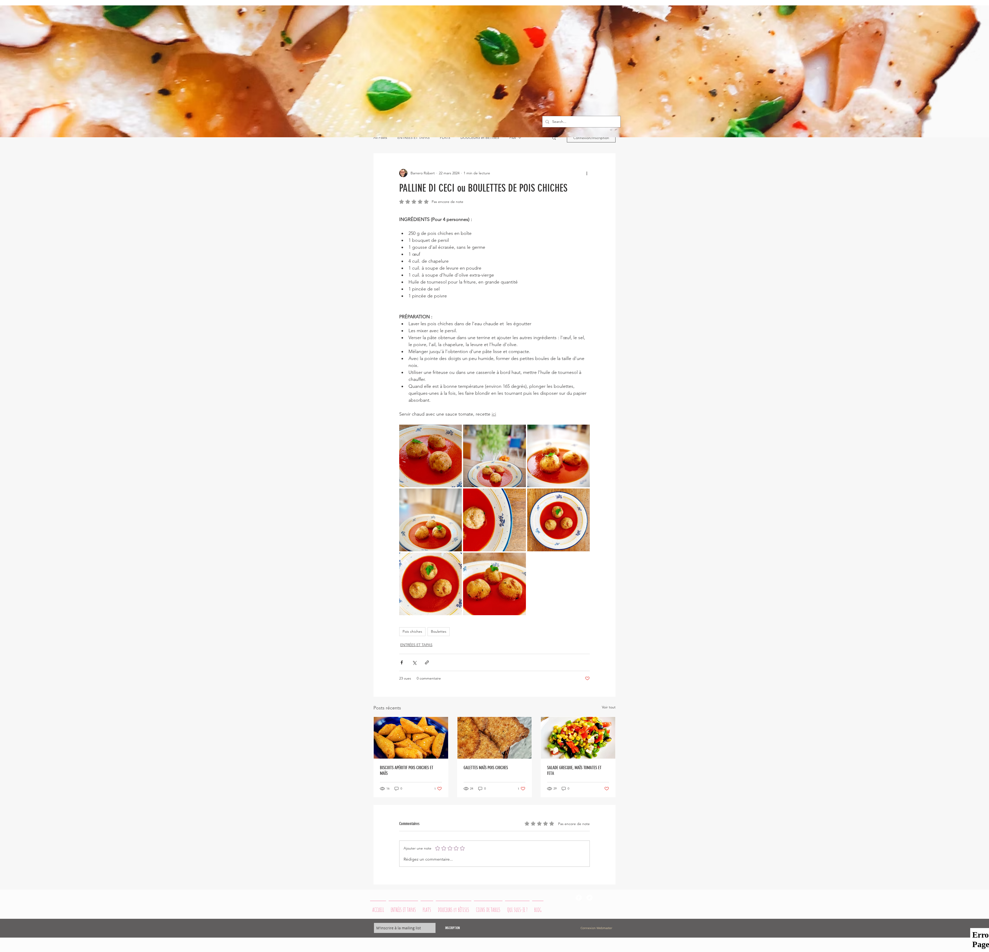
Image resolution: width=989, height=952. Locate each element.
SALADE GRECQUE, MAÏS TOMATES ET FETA (574, 770)
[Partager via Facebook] (401, 662)
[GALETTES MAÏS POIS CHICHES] (494, 738)
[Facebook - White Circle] (579, 898)
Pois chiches (412, 631)
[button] (554, 138)
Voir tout (609, 707)
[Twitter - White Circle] (589, 898)
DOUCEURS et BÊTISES (480, 137)
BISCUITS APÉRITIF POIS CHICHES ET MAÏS (406, 770)
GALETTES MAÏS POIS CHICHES (486, 767)
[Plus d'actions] (587, 173)
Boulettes (438, 631)
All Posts (380, 137)
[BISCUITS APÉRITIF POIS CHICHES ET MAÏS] (411, 738)
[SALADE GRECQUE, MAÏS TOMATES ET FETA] (578, 738)
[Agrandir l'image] (430, 456)
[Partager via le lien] (426, 662)
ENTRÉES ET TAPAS (413, 137)
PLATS (445, 137)
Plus (512, 137)
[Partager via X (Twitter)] (414, 662)
